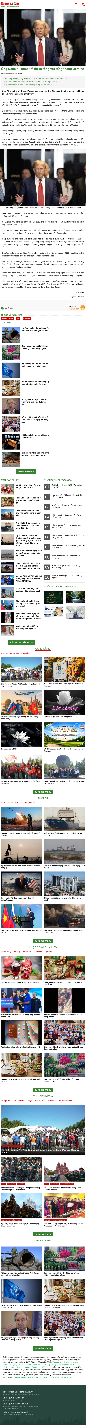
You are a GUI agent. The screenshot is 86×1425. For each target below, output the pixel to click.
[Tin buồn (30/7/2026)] (21, 734)
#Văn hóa (48, 1220)
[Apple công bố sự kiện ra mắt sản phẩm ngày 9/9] (7, 630)
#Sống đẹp (38, 952)
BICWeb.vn (29, 1414)
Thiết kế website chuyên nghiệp (16, 1412)
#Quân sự (48, 952)
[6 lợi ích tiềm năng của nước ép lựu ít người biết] (7, 489)
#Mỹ (18, 318)
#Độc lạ (16, 952)
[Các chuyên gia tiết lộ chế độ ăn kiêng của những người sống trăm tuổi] (11, 352)
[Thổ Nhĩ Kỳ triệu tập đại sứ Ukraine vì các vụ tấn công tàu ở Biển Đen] (7, 527)
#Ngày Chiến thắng (67, 1184)
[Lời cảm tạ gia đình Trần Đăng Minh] (64, 702)
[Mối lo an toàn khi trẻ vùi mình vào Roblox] (11, 441)
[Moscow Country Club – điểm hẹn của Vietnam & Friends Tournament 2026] (64, 669)
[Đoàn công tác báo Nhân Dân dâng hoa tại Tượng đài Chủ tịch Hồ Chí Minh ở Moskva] (64, 767)
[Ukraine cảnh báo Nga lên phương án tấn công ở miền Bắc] (7, 514)
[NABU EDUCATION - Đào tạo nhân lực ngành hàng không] (53, 611)
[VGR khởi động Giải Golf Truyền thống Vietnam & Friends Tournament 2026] (64, 734)
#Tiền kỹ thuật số (28, 803)
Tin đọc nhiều (43, 1240)
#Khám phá (21, 1184)
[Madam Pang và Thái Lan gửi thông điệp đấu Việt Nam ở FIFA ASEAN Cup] (7, 580)
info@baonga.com (13, 1408)
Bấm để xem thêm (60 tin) (21, 642)
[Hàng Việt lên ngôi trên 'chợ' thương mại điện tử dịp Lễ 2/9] (7, 502)
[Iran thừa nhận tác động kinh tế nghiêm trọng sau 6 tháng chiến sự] (7, 554)
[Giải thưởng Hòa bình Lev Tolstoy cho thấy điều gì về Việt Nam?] (7, 605)
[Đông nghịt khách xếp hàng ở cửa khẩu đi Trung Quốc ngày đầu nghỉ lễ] (11, 424)
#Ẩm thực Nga (20, 1101)
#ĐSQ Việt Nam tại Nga (10, 653)
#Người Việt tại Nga (16, 1146)
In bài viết (9, 308)
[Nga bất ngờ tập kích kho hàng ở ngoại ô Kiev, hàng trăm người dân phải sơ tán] (11, 459)
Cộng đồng (43, 648)
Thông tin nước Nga (58, 480)
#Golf (5, 1146)
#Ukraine (26, 318)
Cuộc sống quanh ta (43, 947)
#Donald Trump (7, 318)
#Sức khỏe (26, 952)
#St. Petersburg (65, 1101)
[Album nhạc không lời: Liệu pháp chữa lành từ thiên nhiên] (75, 597)
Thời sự (43, 798)
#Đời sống (12, 1220)
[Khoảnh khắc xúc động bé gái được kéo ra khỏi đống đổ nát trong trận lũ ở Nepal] (7, 617)
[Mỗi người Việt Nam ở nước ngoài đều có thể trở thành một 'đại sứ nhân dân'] (21, 767)
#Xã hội (4, 1220)
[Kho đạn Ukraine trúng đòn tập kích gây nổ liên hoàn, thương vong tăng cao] (64, 916)
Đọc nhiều (7, 323)
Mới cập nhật (10, 480)
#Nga (3, 803)
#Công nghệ (6, 952)
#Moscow (52, 1101)
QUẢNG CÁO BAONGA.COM (60, 586)
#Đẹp (30, 1101)
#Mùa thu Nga (40, 1101)
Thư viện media (43, 1096)
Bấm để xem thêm (26, 472)
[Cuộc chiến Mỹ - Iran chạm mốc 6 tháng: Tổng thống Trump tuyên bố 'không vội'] (7, 567)
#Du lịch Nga (6, 1101)
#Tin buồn (25, 653)
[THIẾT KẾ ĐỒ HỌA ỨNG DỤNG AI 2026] (53, 597)
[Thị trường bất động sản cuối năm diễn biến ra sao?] (7, 592)
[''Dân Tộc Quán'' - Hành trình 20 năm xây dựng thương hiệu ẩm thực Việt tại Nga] (75, 612)
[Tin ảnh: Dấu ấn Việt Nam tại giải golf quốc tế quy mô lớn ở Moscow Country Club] (21, 669)
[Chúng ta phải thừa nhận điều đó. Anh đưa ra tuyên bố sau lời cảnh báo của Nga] (11, 335)
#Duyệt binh (11, 1184)
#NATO (10, 803)
